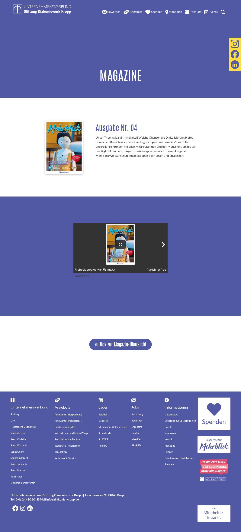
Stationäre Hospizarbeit (67, 445)
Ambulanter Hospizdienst (68, 414)
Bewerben (136, 420)
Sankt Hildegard (19, 457)
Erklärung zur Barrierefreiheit (180, 420)
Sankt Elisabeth (19, 445)
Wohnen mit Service (65, 458)
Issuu (92, 275)
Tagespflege (61, 451)
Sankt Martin (18, 470)
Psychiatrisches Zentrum (68, 439)
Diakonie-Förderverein (23, 482)
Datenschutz (171, 414)
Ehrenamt (136, 426)
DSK (13, 420)
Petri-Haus (16, 476)
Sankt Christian (19, 439)
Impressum (171, 433)
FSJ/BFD (136, 445)
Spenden (169, 464)
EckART (102, 414)
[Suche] (223, 11)
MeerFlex (136, 439)
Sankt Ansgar (18, 433)
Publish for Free (157, 275)
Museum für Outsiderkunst (112, 426)
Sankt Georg (17, 451)
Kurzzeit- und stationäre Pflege (71, 433)
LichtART (103, 420)
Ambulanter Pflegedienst (68, 420)
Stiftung (15, 414)
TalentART (104, 445)
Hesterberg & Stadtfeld (23, 426)
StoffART (103, 439)
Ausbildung (137, 414)
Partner (169, 451)
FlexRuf (135, 433)
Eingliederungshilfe (65, 426)
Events (168, 426)
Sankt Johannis (19, 464)
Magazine (170, 445)
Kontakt (169, 439)
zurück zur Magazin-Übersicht (120, 344)
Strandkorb (104, 433)
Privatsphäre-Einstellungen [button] (179, 458)
